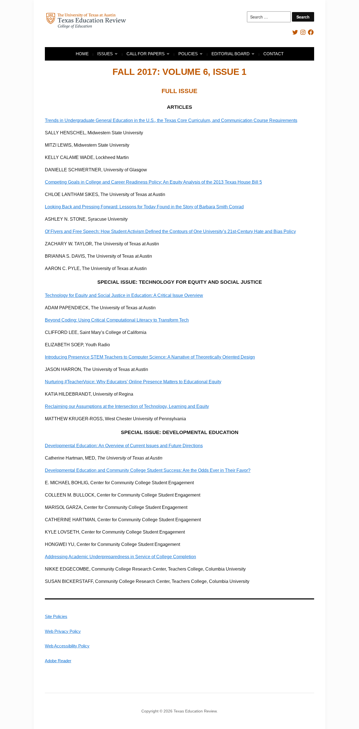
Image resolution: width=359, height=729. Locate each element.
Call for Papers (145, 53)
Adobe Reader (58, 660)
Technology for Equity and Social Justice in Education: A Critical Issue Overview (124, 295)
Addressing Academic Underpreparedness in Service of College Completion (120, 556)
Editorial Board (230, 53)
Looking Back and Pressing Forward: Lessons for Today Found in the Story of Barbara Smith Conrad (144, 206)
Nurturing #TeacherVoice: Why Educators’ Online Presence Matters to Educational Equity (133, 381)
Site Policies (56, 616)
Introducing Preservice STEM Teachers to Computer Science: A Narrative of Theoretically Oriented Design (150, 357)
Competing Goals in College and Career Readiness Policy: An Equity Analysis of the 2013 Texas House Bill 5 (153, 182)
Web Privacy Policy (63, 631)
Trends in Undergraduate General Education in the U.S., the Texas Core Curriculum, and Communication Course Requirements (171, 120)
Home (82, 53)
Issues (105, 53)
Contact (273, 53)
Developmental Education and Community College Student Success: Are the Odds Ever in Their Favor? (147, 470)
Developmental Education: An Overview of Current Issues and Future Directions (124, 445)
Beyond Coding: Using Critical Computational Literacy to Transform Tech (117, 320)
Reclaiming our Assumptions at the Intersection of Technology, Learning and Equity (127, 406)
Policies (188, 53)
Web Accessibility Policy (67, 645)
